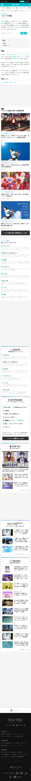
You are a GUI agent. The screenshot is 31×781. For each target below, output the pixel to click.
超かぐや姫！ (6, 280)
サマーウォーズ (21, 54)
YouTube (13, 725)
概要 (4, 43)
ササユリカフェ (6, 246)
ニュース (11, 133)
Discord (17, 725)
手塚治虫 (7, 410)
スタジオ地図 (6, 16)
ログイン (27, 1)
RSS (24, 725)
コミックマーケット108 (16, 423)
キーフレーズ (8, 10)
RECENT (16, 561)
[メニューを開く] (2, 5)
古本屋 (4, 294)
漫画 (6, 423)
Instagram (21, 725)
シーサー (5, 287)
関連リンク (6, 45)
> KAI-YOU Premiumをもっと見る (22, 554)
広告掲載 (20, 752)
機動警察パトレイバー (10, 420)
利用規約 (14, 754)
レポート (24, 734)
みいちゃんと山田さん (10, 417)
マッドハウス (23, 56)
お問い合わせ (13, 752)
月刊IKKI (5, 259)
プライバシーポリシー (23, 754)
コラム (19, 734)
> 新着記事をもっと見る (24, 649)
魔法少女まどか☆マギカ (20, 407)
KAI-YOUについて (5, 752)
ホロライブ (7, 427)
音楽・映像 (4, 162)
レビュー (3, 736)
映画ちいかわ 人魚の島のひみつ (10, 253)
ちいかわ (5, 273)
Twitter (7, 725)
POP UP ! (16, 446)
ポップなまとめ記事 (18, 736)
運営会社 (13, 756)
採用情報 (20, 756)
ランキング (14, 734)
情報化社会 (8, 743)
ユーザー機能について (6, 754)
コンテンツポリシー (5, 756)
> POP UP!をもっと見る (24, 490)
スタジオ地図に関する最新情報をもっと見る (15, 233)
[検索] (29, 4)
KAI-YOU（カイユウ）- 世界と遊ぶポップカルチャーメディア (15, 5)
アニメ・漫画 (14, 10)
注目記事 (8, 734)
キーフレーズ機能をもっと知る (15, 438)
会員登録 (22, 1)
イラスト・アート (24, 743)
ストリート (14, 745)
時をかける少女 (16, 27)
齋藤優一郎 (15, 56)
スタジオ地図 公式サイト (8, 82)
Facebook (10, 725)
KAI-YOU (2, 10)
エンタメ (20, 745)
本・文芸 (3, 743)
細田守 (3, 23)
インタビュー (9, 736)
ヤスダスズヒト (6, 266)
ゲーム (8, 745)
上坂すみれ (6, 355)
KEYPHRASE (16, 400)
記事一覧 (3, 734)
